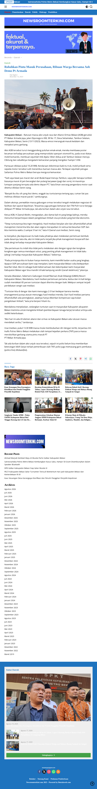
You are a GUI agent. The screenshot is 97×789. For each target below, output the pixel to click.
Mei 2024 (8, 586)
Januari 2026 (9, 514)
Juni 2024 (8, 582)
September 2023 (11, 614)
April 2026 (8, 503)
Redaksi (32, 779)
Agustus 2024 (10, 575)
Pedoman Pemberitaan (59, 779)
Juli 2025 (8, 536)
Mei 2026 (8, 500)
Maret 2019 (9, 654)
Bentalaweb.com (64, 782)
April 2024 (8, 589)
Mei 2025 (8, 543)
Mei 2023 (8, 629)
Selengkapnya (47, 755)
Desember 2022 (11, 647)
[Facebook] (40, 772)
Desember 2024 (11, 561)
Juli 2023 (8, 622)
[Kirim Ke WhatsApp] (91, 359)
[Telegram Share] (86, 359)
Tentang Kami (43, 779)
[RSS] (58, 772)
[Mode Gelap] (87, 7)
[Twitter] (44, 772)
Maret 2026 (9, 507)
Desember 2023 (11, 604)
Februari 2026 (10, 510)
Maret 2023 (9, 636)
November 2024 (11, 564)
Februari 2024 (10, 596)
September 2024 (11, 571)
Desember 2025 (11, 518)
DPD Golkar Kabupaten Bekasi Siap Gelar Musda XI (25, 468)
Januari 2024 (9, 600)
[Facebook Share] (70, 359)
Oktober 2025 (10, 525)
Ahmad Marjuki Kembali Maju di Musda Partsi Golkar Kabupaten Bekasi (34, 458)
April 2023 (8, 632)
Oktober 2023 (10, 611)
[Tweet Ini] (75, 359)
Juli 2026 (8, 492)
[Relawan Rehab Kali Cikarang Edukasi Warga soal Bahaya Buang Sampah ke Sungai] (79, 377)
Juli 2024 (8, 579)
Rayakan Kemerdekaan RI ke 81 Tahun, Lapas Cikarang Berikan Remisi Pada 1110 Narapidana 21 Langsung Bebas (47, 389)
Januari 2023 (9, 643)
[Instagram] (49, 772)
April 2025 (8, 546)
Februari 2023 (10, 640)
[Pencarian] (91, 7)
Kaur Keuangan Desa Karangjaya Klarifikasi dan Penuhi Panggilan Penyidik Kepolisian (17, 389)
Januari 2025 (9, 557)
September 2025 (11, 528)
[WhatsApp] (54, 772)
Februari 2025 (10, 554)
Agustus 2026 (10, 489)
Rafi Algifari (14, 75)
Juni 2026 (8, 496)
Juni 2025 (8, 539)
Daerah (7, 63)
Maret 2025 (9, 550)
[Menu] (6, 7)
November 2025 (11, 521)
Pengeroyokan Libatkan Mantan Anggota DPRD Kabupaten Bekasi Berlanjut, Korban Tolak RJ (48, 417)
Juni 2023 (8, 625)
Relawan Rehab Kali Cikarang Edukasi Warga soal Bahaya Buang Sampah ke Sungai (78, 389)
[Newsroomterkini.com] (21, 6)
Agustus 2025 (10, 532)
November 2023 (11, 607)
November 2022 (11, 650)
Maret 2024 (9, 593)
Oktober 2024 (10, 568)
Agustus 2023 (10, 618)
